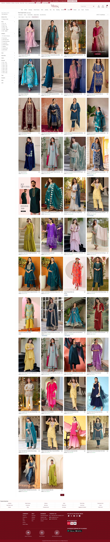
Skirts (28, 507)
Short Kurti (82, 505)
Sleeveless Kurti (100, 503)
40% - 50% (5, 68)
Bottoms (45, 503)
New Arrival (20, 14)
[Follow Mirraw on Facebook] (79, 516)
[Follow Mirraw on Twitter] (71, 516)
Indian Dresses (5, 44)
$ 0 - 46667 (5, 30)
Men (50, 9)
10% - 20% (5, 63)
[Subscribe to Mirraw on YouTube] (74, 516)
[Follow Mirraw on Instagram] (77, 516)
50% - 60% (5, 69)
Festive (70, 9)
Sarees (25, 9)
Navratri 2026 (30, 14)
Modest (75, 9)
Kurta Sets (5, 38)
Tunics (100, 505)
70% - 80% (5, 72)
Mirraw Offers (25, 524)
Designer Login (43, 517)
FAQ (32, 520)
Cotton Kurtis (5, 48)
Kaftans (4, 46)
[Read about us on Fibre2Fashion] (75, 523)
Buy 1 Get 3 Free (43, 14)
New (22, 9)
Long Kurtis (5, 43)
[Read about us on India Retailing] (71, 523)
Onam (25, 14)
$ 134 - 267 (5, 27)
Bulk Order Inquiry (32, 3)
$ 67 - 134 (5, 26)
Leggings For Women (82, 507)
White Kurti (64, 505)
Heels (64, 503)
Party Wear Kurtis (10, 505)
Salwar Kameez (36, 9)
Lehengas (30, 9)
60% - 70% (5, 71)
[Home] (55, 6)
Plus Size (87, 9)
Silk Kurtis (46, 505)
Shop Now (30, 52)
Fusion (82, 9)
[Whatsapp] (68, 516)
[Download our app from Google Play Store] (71, 530)
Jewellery (46, 9)
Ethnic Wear (82, 503)
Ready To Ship (36, 14)
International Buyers (44, 515)
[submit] (93, 6)
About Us (24, 515)
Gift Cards (39, 3)
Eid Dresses (5, 49)
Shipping (33, 517)
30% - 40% (5, 66)
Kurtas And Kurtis (6, 41)
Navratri (63, 9)
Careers (42, 520)
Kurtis (42, 9)
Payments (33, 515)
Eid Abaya (64, 507)
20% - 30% (5, 65)
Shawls (9, 507)
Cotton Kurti (100, 507)
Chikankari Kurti (46, 507)
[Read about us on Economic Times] (68, 523)
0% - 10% (5, 62)
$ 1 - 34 (4, 23)
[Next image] (39, 37)
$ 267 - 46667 (5, 29)
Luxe (79, 9)
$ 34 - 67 (4, 25)
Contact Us (25, 517)
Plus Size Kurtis (6, 39)
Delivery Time (4, 16)
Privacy (24, 522)
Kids (54, 9)
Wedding (58, 9)
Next (62, 494)
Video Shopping (46, 3)
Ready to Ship (5, 19)
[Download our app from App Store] (78, 530)
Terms (24, 520)
